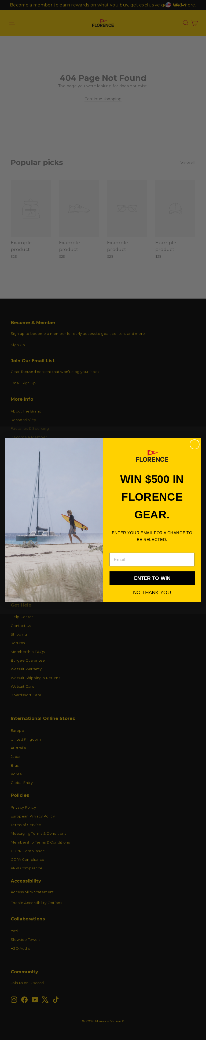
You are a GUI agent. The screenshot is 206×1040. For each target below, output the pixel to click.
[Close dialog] (194, 444)
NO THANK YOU (152, 592)
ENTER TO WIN (152, 578)
